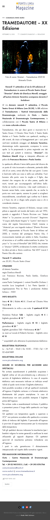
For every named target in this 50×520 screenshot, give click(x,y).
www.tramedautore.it (25, 471)
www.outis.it (7, 471)
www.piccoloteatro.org (12, 360)
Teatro (22, 18)
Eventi (17, 18)
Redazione (41, 34)
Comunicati (10, 18)
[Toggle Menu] (3, 6)
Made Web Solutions (27, 515)
